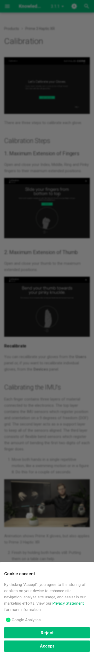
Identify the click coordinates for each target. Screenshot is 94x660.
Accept (47, 646)
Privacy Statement (68, 603)
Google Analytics (26, 620)
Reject (47, 632)
